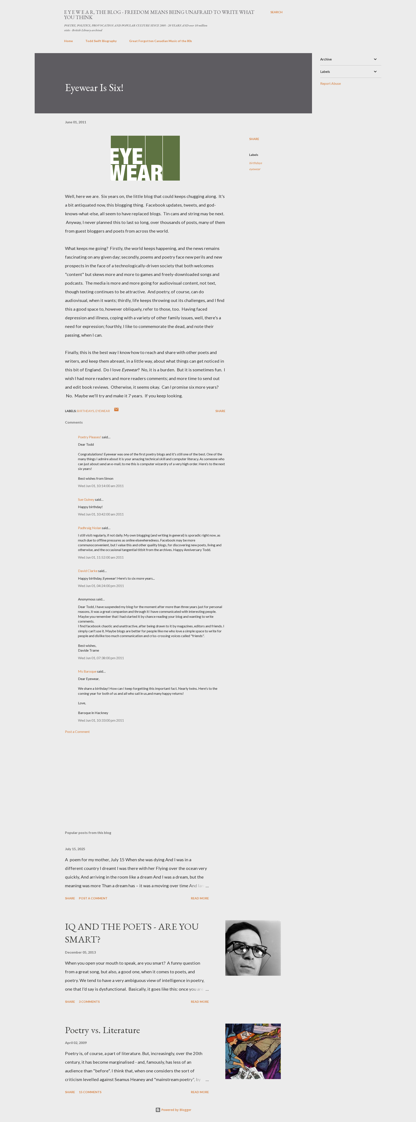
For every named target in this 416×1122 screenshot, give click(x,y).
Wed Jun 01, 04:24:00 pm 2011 (101, 586)
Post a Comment (77, 731)
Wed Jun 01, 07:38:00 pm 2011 (101, 658)
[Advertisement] (138, 776)
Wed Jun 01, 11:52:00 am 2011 (101, 557)
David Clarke (88, 571)
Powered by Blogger (176, 1110)
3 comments (89, 1001)
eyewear (254, 169)
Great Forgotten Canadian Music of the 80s (160, 41)
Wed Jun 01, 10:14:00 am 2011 (101, 486)
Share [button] (254, 139)
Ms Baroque (87, 671)
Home (68, 41)
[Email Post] (116, 411)
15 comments (90, 1092)
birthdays (255, 163)
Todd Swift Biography (101, 41)
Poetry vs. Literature (102, 1030)
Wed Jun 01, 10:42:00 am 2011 (101, 514)
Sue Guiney (86, 499)
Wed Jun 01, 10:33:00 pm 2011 (101, 720)
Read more (200, 898)
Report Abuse (330, 83)
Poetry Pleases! (89, 437)
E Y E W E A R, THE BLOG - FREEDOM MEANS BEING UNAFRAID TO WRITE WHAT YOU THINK (159, 15)
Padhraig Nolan (89, 528)
